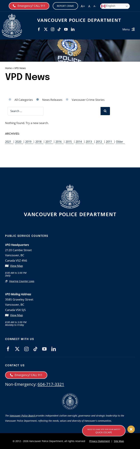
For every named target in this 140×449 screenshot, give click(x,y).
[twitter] (45, 29)
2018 (38, 142)
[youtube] (66, 29)
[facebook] (39, 29)
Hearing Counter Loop (21, 281)
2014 (79, 142)
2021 (8, 142)
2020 (18, 142)
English (110, 5)
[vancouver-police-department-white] (12, 15)
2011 (109, 142)
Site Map (119, 441)
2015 (69, 142)
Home (8, 68)
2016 (58, 142)
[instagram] (52, 29)
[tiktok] (59, 29)
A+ (83, 6)
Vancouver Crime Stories (88, 100)
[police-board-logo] (70, 394)
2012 (99, 142)
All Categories (24, 100)
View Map (16, 266)
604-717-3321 (51, 384)
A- (95, 6)
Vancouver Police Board (22, 415)
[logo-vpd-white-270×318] (70, 186)
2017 (48, 142)
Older (119, 142)
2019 (28, 142)
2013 (89, 142)
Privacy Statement (99, 441)
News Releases (52, 100)
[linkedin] (72, 29)
